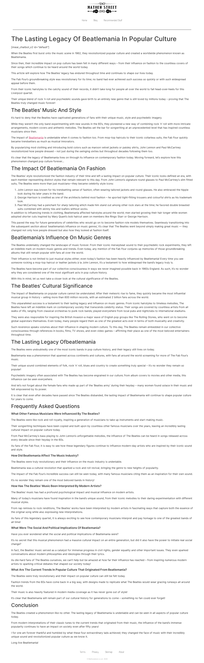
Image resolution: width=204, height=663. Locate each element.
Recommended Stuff (113, 20)
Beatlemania (36, 137)
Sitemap (108, 651)
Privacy (95, 651)
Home (84, 20)
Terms (83, 651)
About (121, 651)
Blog (95, 20)
